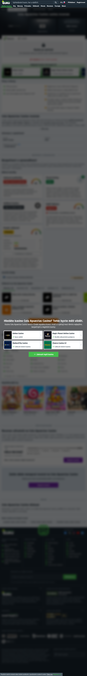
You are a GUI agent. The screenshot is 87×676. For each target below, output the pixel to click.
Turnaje (57, 6)
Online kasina (6, 6)
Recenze (50, 6)
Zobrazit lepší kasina (45, 354)
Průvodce (27, 6)
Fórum (43, 6)
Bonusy (20, 6)
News (64, 6)
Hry (14, 6)
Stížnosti (36, 6)
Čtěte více (50, 674)
